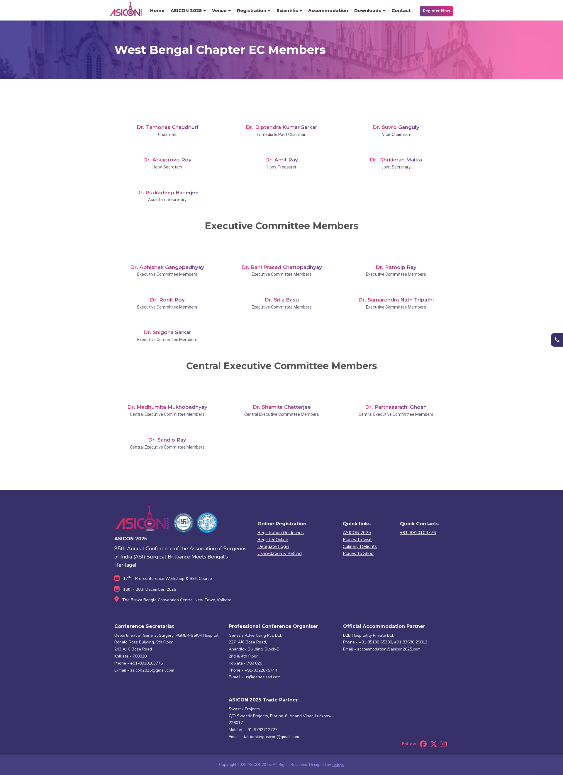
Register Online (272, 540)
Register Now (436, 10)
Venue (219, 10)
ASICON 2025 (186, 10)
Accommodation (328, 10)
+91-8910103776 (418, 533)
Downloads (367, 10)
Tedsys (338, 764)
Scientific (287, 10)
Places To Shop (358, 553)
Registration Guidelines (280, 533)
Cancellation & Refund (279, 553)
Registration (251, 10)
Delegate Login (273, 546)
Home (157, 10)
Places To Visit (357, 540)
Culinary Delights (360, 546)
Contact (401, 10)
